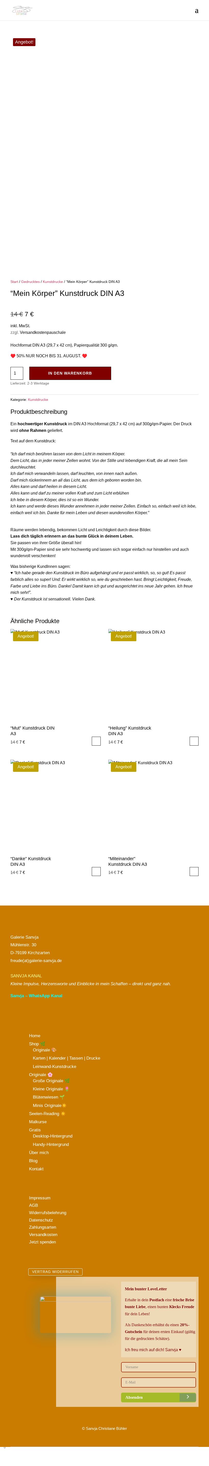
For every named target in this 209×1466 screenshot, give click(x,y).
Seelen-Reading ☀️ (47, 1113)
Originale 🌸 (41, 1074)
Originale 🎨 (45, 1050)
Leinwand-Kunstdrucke (54, 1066)
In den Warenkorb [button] (96, 741)
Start (14, 282)
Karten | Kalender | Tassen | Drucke (66, 1058)
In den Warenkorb (70, 373)
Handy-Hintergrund (51, 1144)
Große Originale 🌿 (51, 1080)
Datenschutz (41, 1220)
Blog (33, 1160)
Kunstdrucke (53, 282)
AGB (33, 1205)
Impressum (39, 1198)
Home (34, 1035)
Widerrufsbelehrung (47, 1212)
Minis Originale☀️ (50, 1105)
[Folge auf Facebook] (37, 1012)
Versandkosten (43, 1234)
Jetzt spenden (42, 1242)
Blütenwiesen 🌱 (49, 1097)
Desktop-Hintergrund (52, 1136)
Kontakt (36, 1169)
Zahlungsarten (42, 1227)
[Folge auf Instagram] (27, 1012)
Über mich (39, 1152)
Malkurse (38, 1121)
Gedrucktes (30, 282)
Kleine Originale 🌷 (51, 1089)
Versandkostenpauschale (43, 332)
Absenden (134, 1397)
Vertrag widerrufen (55, 1272)
